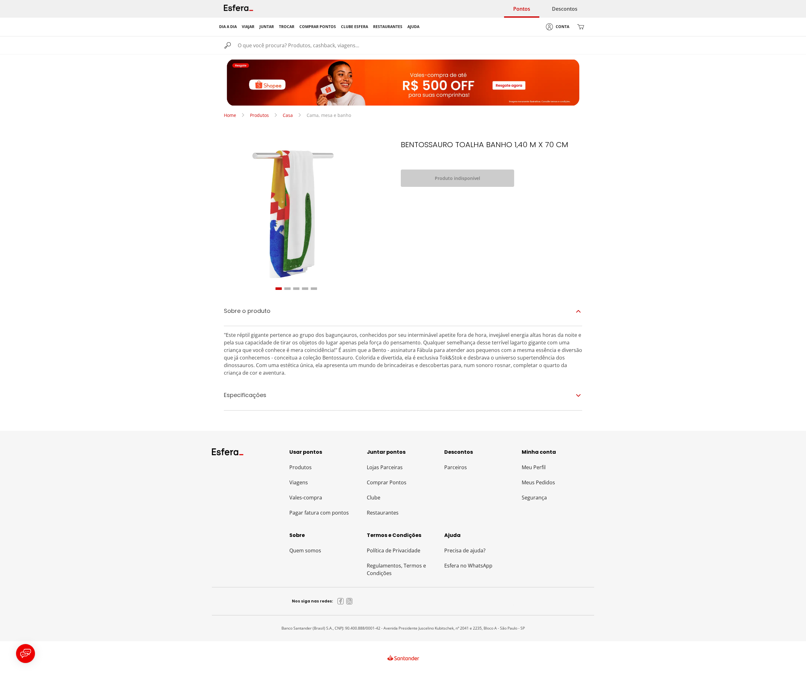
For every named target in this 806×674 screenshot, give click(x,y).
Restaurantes (383, 512)
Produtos (259, 115)
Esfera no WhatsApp (468, 565)
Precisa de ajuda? (464, 550)
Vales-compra (305, 497)
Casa (288, 115)
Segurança (534, 497)
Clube (373, 497)
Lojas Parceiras (385, 467)
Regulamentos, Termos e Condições (396, 569)
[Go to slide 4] (305, 288)
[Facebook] (340, 601)
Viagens (298, 482)
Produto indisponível (457, 178)
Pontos (521, 8)
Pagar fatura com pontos (319, 512)
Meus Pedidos (538, 482)
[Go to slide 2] (287, 288)
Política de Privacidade (393, 550)
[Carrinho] (580, 26)
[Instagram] (349, 601)
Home (230, 115)
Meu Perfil (534, 467)
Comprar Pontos (386, 482)
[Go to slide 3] (296, 288)
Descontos (564, 8)
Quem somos (305, 550)
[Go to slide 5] (314, 288)
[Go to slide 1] (278, 288)
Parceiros (455, 467)
